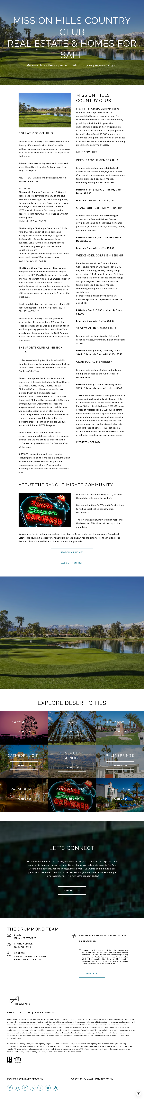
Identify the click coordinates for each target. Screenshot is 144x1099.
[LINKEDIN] (25, 1088)
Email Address (88, 940)
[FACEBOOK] (10, 1088)
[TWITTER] (32, 1088)
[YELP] (40, 1088)
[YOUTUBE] (48, 1088)
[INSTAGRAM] (17, 1088)
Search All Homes (72, 552)
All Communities (72, 563)
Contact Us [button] (72, 890)
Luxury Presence (32, 1078)
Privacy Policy (108, 963)
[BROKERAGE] (55, 1088)
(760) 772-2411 (22, 947)
